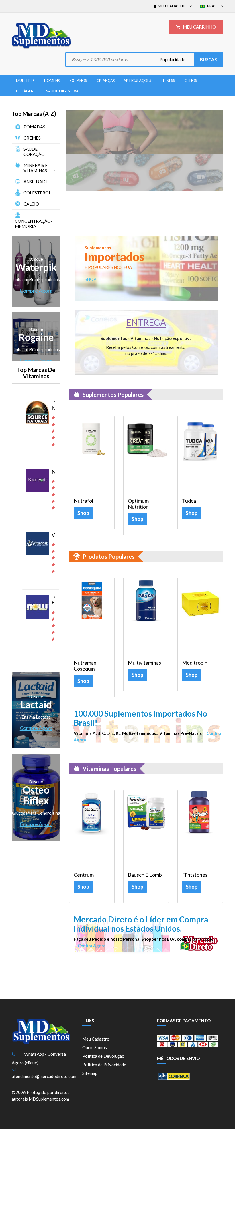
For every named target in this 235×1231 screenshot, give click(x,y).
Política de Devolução (103, 1056)
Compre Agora (36, 290)
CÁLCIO (31, 203)
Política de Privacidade (104, 1064)
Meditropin (194, 663)
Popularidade (172, 59)
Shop (83, 513)
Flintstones (194, 875)
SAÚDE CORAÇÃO (34, 151)
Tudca (189, 501)
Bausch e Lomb (145, 875)
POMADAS (34, 126)
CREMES (32, 137)
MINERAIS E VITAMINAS (35, 168)
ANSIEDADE (35, 181)
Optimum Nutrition (138, 504)
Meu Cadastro (95, 1038)
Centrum (84, 875)
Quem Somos (94, 1047)
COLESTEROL (37, 192)
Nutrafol (83, 501)
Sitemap (89, 1073)
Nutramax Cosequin (85, 666)
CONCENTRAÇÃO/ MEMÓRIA (33, 223)
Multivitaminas (144, 663)
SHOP (90, 279)
